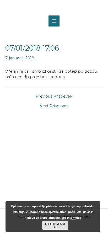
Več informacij (71, 218)
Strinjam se (55, 225)
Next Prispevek (54, 106)
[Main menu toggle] (54, 20)
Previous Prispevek (54, 96)
